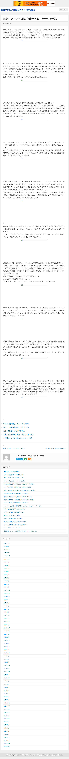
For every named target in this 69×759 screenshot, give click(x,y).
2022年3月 (6, 693)
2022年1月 (6, 700)
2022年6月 (6, 684)
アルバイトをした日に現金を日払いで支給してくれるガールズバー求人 (22, 506)
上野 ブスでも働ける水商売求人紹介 (14, 478)
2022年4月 (6, 690)
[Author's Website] (25, 459)
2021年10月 (7, 709)
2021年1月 (6, 737)
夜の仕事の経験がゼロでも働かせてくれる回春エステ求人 (19, 499)
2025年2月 (6, 584)
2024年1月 (6, 625)
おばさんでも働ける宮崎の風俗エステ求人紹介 (16, 503)
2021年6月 (6, 722)
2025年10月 (7, 559)
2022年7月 (6, 681)
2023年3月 (6, 656)
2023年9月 (6, 637)
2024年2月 (6, 621)
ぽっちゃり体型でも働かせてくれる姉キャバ (15, 525)
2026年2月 (6, 546)
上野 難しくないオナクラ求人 (12, 471)
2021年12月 (7, 703)
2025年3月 (6, 581)
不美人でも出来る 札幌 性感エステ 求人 (18, 434)
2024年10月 (7, 596)
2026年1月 (6, 549)
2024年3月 (6, 618)
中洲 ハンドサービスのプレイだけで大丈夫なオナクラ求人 (19, 490)
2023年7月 (6, 643)
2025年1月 (6, 587)
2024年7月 (6, 606)
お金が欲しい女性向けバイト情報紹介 (18, 9)
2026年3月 (6, 543)
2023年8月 (6, 640)
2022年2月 (6, 697)
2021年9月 (6, 712)
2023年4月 (6, 653)
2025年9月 (6, 562)
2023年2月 (6, 659)
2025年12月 (7, 553)
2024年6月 (6, 609)
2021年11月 (7, 706)
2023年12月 (7, 628)
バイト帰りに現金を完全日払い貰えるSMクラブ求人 (17, 487)
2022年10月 (7, 671)
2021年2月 (6, 734)
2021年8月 (6, 715)
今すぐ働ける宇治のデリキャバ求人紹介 (14, 509)
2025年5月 (6, 574)
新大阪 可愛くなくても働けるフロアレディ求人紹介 (18, 496)
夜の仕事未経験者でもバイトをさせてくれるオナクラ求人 (19, 484)
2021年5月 (6, 725)
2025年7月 (6, 568)
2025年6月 (6, 571)
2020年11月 (7, 743)
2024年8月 (6, 603)
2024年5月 (6, 612)
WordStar (48, 755)
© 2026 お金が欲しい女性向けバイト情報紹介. (18, 755)
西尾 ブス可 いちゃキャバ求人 (12, 528)
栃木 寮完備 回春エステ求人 (14, 431)
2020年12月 (7, 740)
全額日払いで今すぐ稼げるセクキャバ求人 (17, 438)
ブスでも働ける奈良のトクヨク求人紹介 (14, 481)
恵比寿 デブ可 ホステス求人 (12, 515)
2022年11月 (7, 668)
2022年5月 (6, 687)
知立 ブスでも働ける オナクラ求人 (16, 427)
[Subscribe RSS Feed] (29, 459)
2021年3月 (6, 731)
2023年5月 (6, 650)
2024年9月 (6, 600)
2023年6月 (6, 646)
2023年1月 (6, 662)
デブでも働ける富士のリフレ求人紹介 (14, 512)
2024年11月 (7, 593)
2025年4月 (6, 578)
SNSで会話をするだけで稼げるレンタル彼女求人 (16, 493)
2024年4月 (6, 615)
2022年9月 (6, 675)
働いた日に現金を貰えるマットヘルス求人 (15, 521)
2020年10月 (7, 747)
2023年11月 (7, 631)
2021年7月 (6, 718)
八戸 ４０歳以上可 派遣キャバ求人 (14, 474)
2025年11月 (7, 556)
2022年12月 (7, 665)
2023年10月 (7, 634)
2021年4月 (6, 728)
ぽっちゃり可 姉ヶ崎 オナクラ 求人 (13, 518)
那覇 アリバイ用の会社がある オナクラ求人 (30, 18)
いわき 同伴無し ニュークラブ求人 (16, 424)
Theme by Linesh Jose (56, 755)
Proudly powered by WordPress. (38, 755)
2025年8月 (6, 565)
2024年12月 (7, 590)
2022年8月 (6, 678)
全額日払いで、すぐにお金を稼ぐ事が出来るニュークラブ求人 (20, 531)
